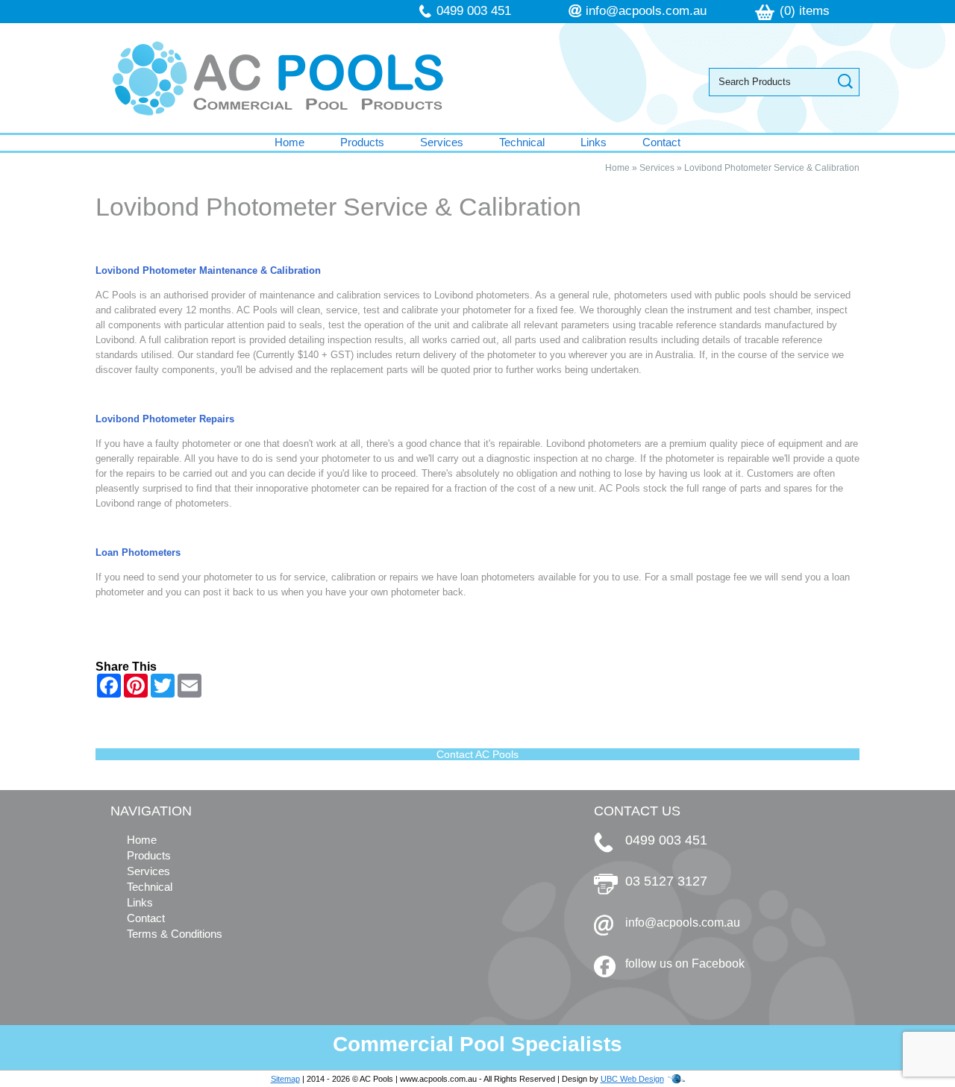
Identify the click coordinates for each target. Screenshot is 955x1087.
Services (441, 142)
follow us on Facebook (685, 963)
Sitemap (285, 1078)
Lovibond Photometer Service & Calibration (772, 168)
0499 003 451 (473, 11)
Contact (661, 142)
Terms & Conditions (174, 933)
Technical (522, 142)
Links (593, 142)
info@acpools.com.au (646, 11)
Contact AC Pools (477, 754)
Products (362, 142)
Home (289, 142)
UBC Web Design (632, 1078)
